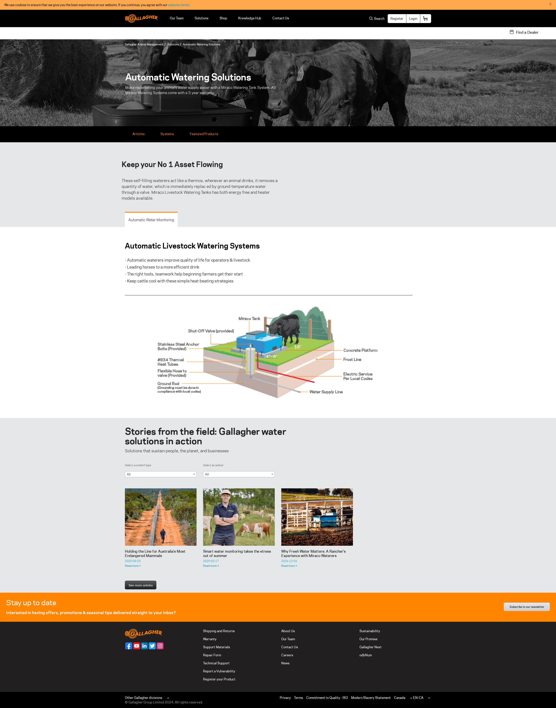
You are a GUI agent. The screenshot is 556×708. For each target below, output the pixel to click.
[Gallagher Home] (143, 633)
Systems (167, 134)
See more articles (141, 585)
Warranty (210, 639)
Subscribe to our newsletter (527, 607)
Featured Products (204, 134)
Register (397, 18)
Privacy (285, 697)
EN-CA (418, 697)
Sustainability (369, 631)
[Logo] (141, 18)
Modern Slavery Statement (371, 697)
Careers (287, 655)
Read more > (133, 566)
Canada (399, 697)
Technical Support (216, 663)
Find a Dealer (527, 32)
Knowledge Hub (249, 18)
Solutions (201, 18)
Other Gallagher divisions (143, 697)
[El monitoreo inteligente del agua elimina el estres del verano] (239, 517)
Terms (298, 697)
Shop (223, 18)
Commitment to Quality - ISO (327, 697)
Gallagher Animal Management (144, 44)
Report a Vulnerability (219, 671)
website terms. (179, 5)
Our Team (177, 18)
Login (413, 18)
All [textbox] (129, 474)
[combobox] (161, 474)
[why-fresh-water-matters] (317, 517)
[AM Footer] (129, 646)
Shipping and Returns (219, 631)
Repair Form (212, 655)
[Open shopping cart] (425, 18)
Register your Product (219, 679)
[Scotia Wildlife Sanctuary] (161, 517)
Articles (138, 134)
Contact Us (280, 18)
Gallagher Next (370, 647)
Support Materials (216, 647)
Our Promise (368, 639)
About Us (288, 631)
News (285, 663)
